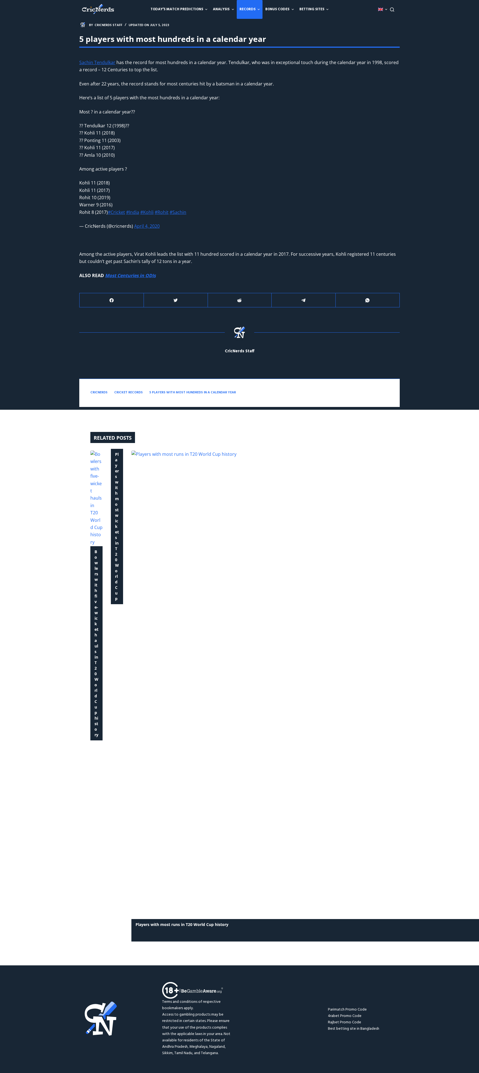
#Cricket (116, 212)
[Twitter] (176, 300)
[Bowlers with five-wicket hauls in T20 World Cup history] (96, 498)
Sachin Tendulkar (97, 62)
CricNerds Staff (239, 351)
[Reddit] (240, 300)
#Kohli (147, 212)
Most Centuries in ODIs (130, 275)
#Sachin (178, 212)
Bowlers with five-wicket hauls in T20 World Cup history (96, 643)
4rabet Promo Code (344, 1016)
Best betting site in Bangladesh (353, 1029)
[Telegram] (303, 300)
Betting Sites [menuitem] (311, 9)
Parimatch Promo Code (347, 1009)
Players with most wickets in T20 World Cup (117, 526)
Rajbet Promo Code (344, 1022)
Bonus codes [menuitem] (277, 9)
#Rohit (162, 212)
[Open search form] (392, 9)
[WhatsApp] (367, 300)
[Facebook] (112, 300)
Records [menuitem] (248, 9)
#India (132, 212)
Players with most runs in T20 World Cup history (182, 924)
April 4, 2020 (147, 226)
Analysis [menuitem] (221, 9)
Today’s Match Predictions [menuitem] (177, 9)
